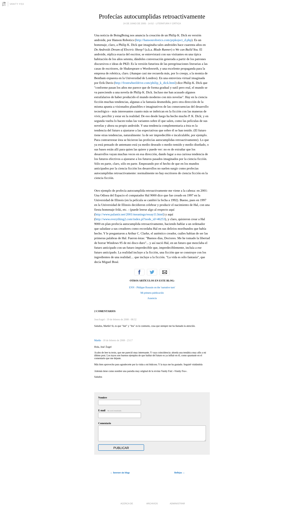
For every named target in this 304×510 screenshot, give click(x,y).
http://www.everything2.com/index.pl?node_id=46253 (130, 219)
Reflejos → (179, 472)
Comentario (104, 423)
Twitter (152, 272)
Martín (97, 340)
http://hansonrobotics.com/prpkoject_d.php (163, 40)
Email (165, 272)
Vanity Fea (17, 4)
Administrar (177, 503)
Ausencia (152, 298)
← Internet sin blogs (120, 472)
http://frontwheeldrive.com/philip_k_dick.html (145, 82)
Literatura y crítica (168, 23)
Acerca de (126, 503)
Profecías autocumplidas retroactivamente (152, 16)
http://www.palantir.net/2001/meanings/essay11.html (129, 214)
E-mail (110, 410)
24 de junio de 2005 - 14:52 (138, 23)
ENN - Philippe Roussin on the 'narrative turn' (152, 287)
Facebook (139, 272)
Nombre (102, 397)
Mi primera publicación (152, 292)
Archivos (152, 503)
